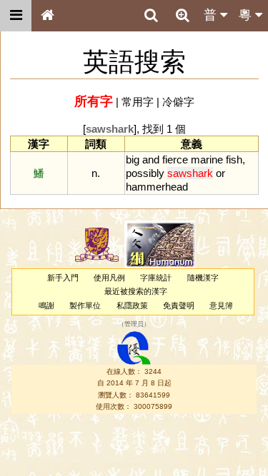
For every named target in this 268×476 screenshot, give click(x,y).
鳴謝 (46, 305)
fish (234, 159)
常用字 (137, 102)
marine (207, 159)
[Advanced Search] (182, 15)
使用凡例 (109, 277)
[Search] (151, 15)
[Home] (47, 15)
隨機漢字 (203, 277)
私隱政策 (132, 305)
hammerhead (157, 187)
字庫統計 (156, 277)
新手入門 (63, 277)
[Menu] (15, 15)
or (220, 173)
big (132, 159)
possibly (145, 173)
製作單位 (85, 305)
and (150, 159)
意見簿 (221, 305)
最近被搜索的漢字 (135, 291)
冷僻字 (178, 102)
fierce (175, 159)
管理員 (134, 324)
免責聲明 (178, 305)
